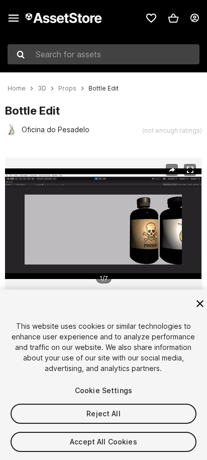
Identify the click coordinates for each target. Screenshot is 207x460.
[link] (151, 18)
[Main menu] (14, 18)
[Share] (172, 170)
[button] (173, 18)
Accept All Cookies (103, 441)
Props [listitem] (67, 88)
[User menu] (194, 18)
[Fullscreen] (190, 170)
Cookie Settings (103, 390)
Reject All (103, 413)
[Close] (200, 304)
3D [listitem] (42, 88)
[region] (103, 223)
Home (17, 88)
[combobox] (103, 54)
